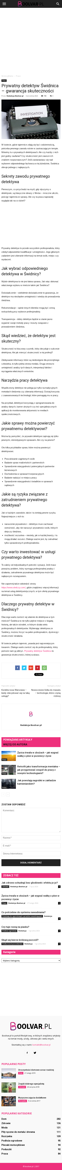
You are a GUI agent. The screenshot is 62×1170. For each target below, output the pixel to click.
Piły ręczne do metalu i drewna (18, 1132)
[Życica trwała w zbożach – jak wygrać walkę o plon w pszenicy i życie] (8, 756)
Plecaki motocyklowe (13, 1145)
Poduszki (6, 1149)
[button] (58, 4)
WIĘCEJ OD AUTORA (15, 744)
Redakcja (48, 916)
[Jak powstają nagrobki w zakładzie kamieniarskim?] (8, 784)
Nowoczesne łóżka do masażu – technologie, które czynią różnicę (46, 693)
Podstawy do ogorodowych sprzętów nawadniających (22, 916)
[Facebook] (27, 1053)
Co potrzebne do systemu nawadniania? (23, 912)
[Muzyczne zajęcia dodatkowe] (8, 1101)
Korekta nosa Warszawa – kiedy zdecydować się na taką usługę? (15, 693)
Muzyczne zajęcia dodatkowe (32, 1098)
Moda (4, 1127)
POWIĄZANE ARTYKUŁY (17, 739)
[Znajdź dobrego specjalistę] (8, 1087)
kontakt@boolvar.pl (41, 1044)
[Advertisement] (31, 40)
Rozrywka (22, 1101)
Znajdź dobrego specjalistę (31, 1084)
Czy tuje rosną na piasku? (15, 926)
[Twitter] (35, 1053)
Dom (20, 1073)
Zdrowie (5, 887)
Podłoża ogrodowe (9, 931)
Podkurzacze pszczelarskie (12, 944)
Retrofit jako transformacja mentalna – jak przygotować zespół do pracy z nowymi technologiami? (38, 770)
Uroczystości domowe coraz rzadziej (36, 1070)
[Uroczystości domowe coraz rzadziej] (8, 1073)
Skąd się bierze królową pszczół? (19, 939)
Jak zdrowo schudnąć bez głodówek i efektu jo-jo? (29, 882)
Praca (4, 81)
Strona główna (7, 76)
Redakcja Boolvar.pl (15, 96)
